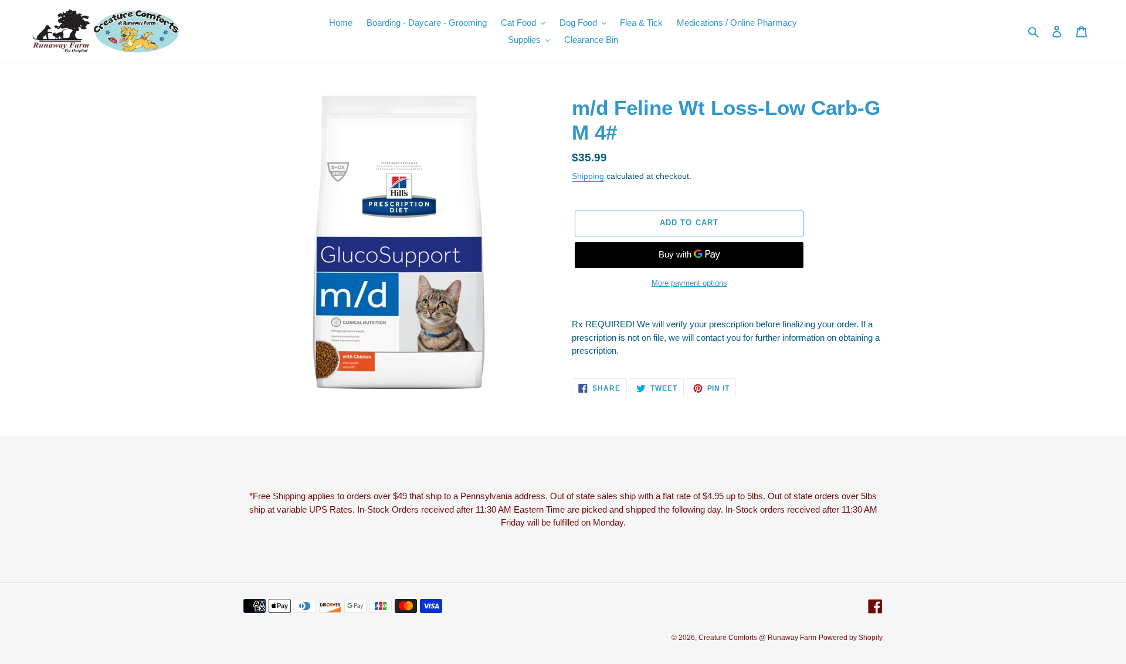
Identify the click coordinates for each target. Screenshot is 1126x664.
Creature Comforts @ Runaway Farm (757, 637)
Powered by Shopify (851, 637)
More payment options (689, 283)
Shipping (588, 176)
